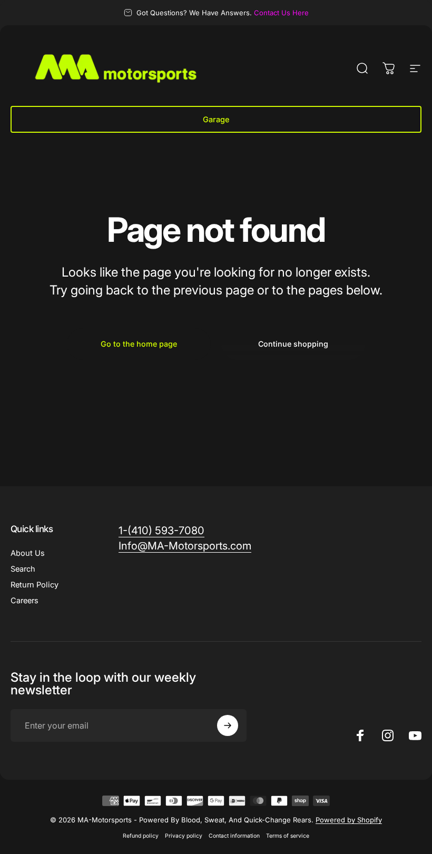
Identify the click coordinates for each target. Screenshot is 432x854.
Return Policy (34, 585)
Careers (24, 600)
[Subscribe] (227, 725)
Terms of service (287, 835)
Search (23, 569)
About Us (28, 553)
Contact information (234, 835)
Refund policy (141, 835)
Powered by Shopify (349, 820)
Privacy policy (183, 835)
